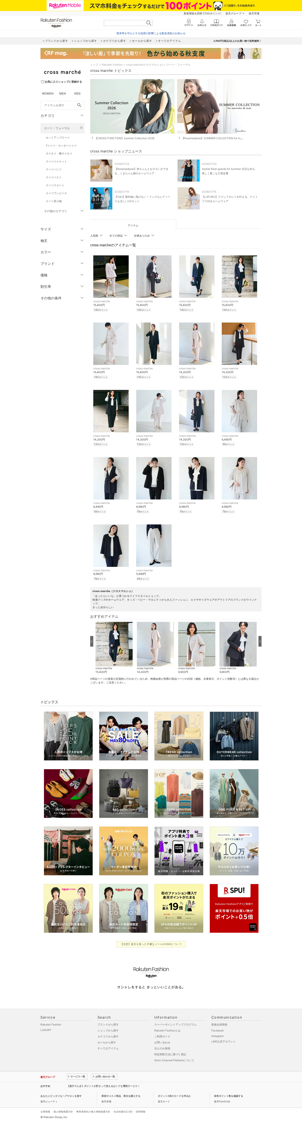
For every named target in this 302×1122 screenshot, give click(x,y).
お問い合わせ (162, 1042)
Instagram (217, 1036)
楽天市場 (254, 13)
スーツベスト (54, 177)
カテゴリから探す (108, 1036)
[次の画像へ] (260, 641)
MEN (62, 93)
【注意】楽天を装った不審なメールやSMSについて (151, 944)
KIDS (77, 93)
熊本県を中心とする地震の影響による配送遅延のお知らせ (151, 33)
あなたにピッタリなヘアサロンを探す (61, 1095)
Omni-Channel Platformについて (174, 1060)
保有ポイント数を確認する (228, 1095)
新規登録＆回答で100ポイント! (202, 13)
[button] (114, 648)
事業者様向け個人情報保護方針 (93, 1111)
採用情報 (140, 1111)
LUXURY (45, 1030)
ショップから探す (108, 1030)
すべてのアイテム (108, 1048)
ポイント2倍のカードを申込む (174, 1095)
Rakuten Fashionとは (167, 1030)
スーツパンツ (54, 169)
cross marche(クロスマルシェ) (144, 64)
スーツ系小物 (54, 201)
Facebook (217, 1030)
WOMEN (48, 93)
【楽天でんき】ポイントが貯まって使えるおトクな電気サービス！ (103, 1086)
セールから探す (106, 1042)
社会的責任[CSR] (123, 1111)
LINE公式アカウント (223, 1041)
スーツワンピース (56, 193)
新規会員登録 (219, 1024)
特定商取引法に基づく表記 (170, 1054)
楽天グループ (233, 13)
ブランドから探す (108, 1024)
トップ (94, 64)
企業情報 (45, 1111)
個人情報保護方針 (63, 1111)
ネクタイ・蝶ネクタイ (59, 153)
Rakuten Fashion (112, 64)
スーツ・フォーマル (57, 128)
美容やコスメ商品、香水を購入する (120, 1095)
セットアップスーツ (58, 137)
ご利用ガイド (162, 1036)
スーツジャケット (56, 161)
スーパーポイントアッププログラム (175, 1024)
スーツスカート (55, 185)
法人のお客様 (162, 1048)
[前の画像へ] (91, 641)
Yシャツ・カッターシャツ (61, 145)
